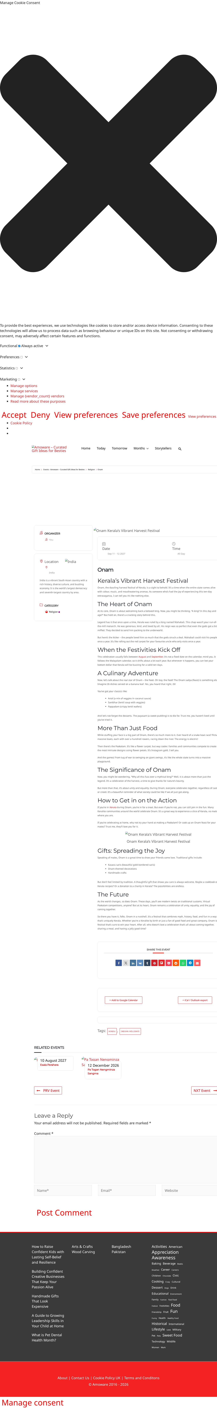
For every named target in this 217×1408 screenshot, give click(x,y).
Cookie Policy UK (106, 1377)
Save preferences (154, 414)
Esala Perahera (49, 1064)
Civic (176, 1275)
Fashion (163, 1300)
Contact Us (80, 1377)
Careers (175, 1270)
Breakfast (155, 1270)
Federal (155, 1306)
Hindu (112, 1031)
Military (177, 1329)
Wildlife (171, 1341)
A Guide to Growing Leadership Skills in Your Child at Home (48, 1320)
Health (162, 1317)
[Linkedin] (133, 963)
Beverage (169, 1263)
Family (155, 1299)
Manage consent (33, 1402)
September (157, 656)
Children (156, 1275)
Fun (174, 1311)
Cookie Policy (21, 422)
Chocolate (167, 1276)
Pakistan (119, 1251)
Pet (153, 1335)
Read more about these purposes (38, 401)
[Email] (197, 963)
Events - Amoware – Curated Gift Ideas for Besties (64, 469)
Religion (91, 469)
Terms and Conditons (141, 1377)
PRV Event (51, 1090)
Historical (159, 1323)
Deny (40, 414)
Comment (43, 1133)
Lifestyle (158, 1329)
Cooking (158, 1281)
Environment (176, 1294)
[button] (108, 164)
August (142, 656)
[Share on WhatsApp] (183, 963)
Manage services (24, 390)
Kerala (112, 807)
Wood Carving (83, 1251)
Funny (154, 1318)
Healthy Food (173, 1318)
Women (155, 1347)
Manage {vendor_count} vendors (37, 396)
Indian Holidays (130, 1031)
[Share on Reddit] (176, 963)
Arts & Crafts (82, 1246)
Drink (173, 1287)
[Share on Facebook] (118, 963)
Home (37, 469)
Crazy (167, 1282)
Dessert (157, 1287)
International (176, 1324)
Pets (159, 1335)
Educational (160, 1293)
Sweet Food (172, 1335)
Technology (158, 1341)
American (175, 1246)
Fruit (166, 1311)
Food (175, 1305)
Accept (14, 414)
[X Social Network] (126, 963)
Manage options (23, 385)
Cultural (176, 1281)
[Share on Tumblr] (147, 963)
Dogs (166, 1288)
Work (163, 1347)
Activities (159, 1246)
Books (180, 1263)
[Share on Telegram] (190, 963)
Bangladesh (121, 1246)
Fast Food (172, 1299)
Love (169, 1329)
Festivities (164, 1305)
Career (165, 1269)
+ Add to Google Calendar (123, 1000)
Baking (156, 1263)
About (63, 1377)
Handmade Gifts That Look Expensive (45, 1301)
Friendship (157, 1312)
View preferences (86, 414)
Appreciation (165, 1252)
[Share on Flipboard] (161, 963)
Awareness (163, 1257)
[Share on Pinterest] (154, 963)
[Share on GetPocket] (169, 963)
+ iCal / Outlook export (195, 1000)
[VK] (140, 963)
